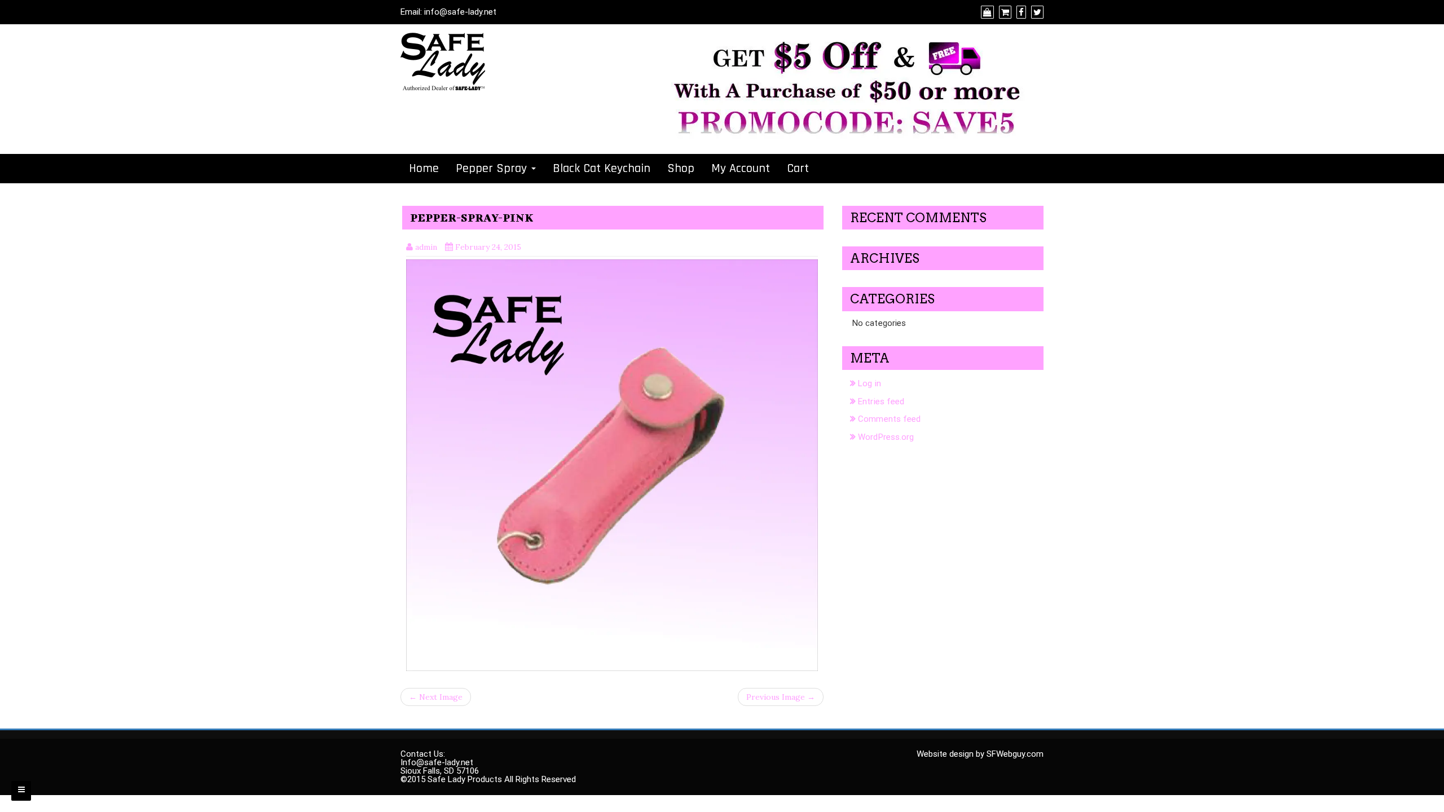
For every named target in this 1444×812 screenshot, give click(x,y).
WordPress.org (886, 437)
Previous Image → (780, 697)
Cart (798, 168)
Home (424, 168)
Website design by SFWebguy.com (980, 754)
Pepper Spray (493, 168)
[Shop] (986, 12)
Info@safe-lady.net (436, 762)
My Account (740, 168)
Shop (680, 168)
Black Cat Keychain (601, 168)
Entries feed (881, 401)
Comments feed (889, 419)
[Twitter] (1036, 12)
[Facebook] (1020, 12)
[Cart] (1003, 12)
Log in (869, 383)
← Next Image (436, 697)
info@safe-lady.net (460, 12)
